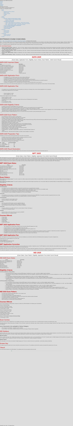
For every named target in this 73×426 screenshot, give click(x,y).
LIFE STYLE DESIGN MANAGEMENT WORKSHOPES (12, 25)
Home (3, 9)
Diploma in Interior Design (10, 20)
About (3, 10)
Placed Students (6, 31)
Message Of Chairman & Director (9, 11)
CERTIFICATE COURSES (8, 27)
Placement (3, 29)
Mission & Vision (6, 12)
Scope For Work (6, 30)
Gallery (3, 16)
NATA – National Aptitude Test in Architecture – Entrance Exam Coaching (17, 22)
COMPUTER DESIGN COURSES (9, 26)
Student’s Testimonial (7, 34)
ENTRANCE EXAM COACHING (9, 21)
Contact (3, 36)
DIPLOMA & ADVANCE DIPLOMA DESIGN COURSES (12, 18)
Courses (3, 17)
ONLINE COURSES (7, 28)
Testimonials (4, 33)
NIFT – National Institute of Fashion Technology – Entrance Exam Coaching (18, 23)
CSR (4, 15)
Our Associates (6, 32)
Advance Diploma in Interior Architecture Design (13, 19)
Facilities (5, 14)
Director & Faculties (7, 13)
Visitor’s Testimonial (7, 35)
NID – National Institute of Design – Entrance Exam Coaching (15, 24)
